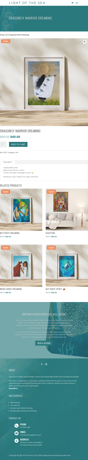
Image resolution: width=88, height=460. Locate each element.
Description (7, 162)
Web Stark (67, 455)
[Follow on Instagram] (46, 364)
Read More (13, 388)
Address (24, 439)
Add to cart (18, 144)
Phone (23, 424)
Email (23, 432)
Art (7, 35)
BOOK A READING (44, 343)
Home (2, 35)
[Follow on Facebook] (42, 364)
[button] (84, 42)
